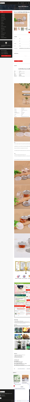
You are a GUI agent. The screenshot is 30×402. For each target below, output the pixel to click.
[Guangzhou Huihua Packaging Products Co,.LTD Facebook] (29, 29)
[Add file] (15, 401)
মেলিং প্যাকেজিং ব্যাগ (3, 34)
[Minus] (28, 384)
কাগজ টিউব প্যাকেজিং (3, 17)
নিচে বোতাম (2, 25)
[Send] (28, 401)
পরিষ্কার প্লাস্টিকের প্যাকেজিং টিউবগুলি (21, 368)
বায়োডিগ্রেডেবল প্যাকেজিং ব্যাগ (3, 37)
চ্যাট (6, 55)
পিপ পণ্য (2, 31)
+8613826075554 (6, 53)
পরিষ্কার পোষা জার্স (2, 28)
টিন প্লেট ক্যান (2, 20)
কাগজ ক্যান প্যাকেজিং (3, 14)
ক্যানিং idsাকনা (2, 23)
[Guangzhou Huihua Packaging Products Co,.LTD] (2, 392)
